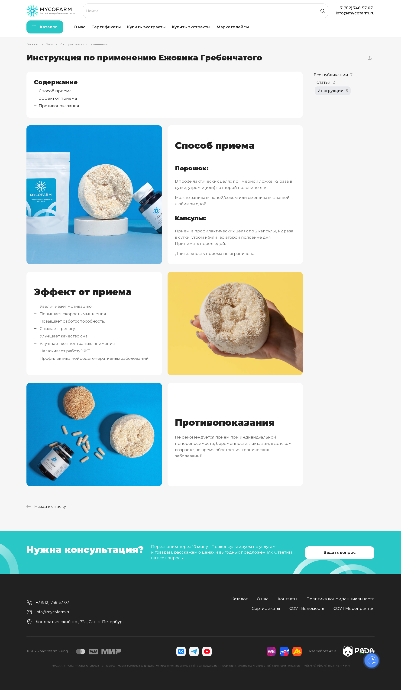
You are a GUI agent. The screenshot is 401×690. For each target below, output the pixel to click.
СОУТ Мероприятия (354, 608)
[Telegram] (194, 651)
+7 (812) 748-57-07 (355, 8)
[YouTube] (207, 651)
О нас (262, 599)
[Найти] (322, 10)
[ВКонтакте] (181, 651)
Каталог (239, 599)
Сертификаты (266, 608)
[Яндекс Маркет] (297, 651)
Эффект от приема (58, 98)
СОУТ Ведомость (306, 608)
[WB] (271, 651)
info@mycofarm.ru (355, 13)
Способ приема (55, 91)
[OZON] (284, 651)
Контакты (287, 599)
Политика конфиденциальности (341, 599)
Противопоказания (59, 105)
